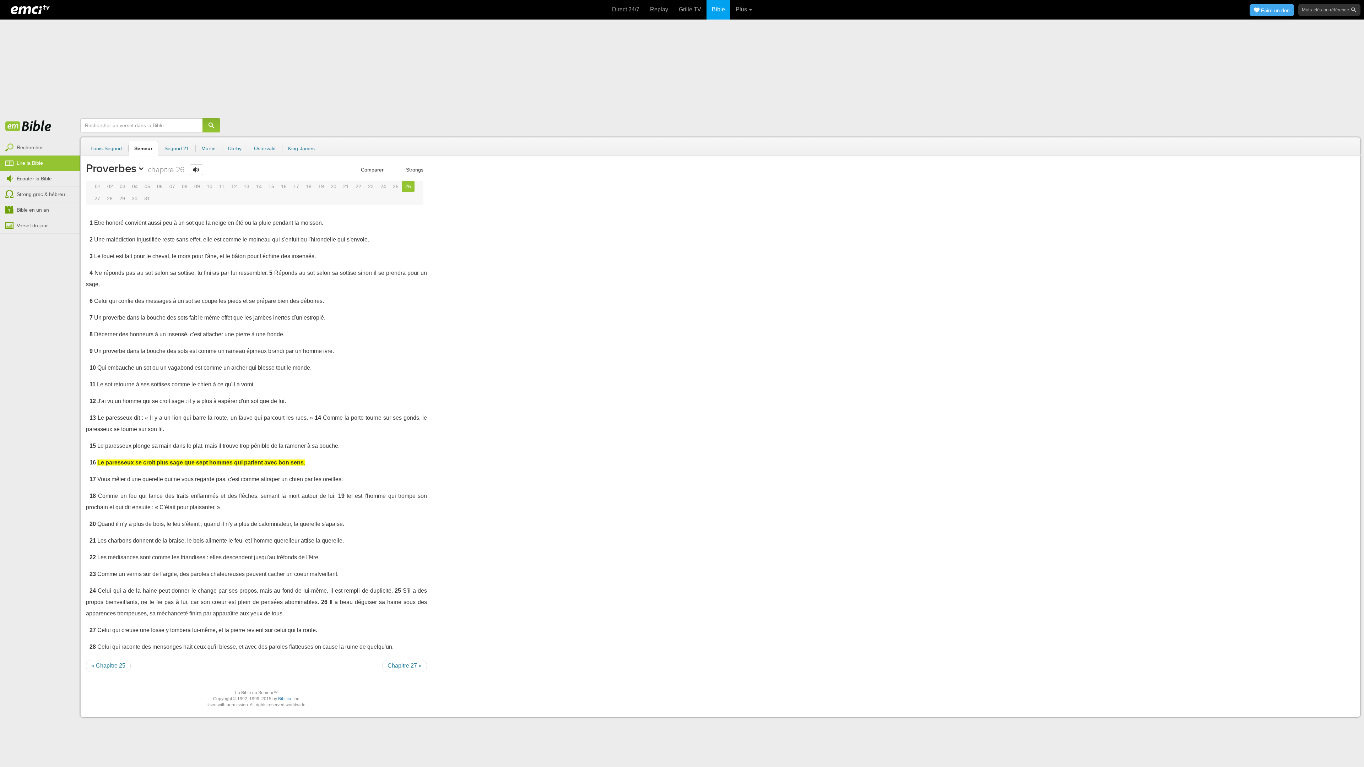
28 (110, 198)
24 (383, 186)
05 (147, 186)
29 (122, 198)
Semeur (143, 148)
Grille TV (690, 9)
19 (321, 186)
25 (396, 186)
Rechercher (30, 147)
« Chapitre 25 (108, 666)
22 (358, 186)
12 (234, 186)
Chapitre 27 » (405, 666)
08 (185, 186)
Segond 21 (176, 148)
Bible (718, 9)
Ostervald (265, 148)
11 (221, 186)
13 (246, 186)
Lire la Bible (30, 163)
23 (371, 186)
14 (259, 186)
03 (122, 186)
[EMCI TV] (30, 9)
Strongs (414, 170)
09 (197, 186)
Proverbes (111, 168)
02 (110, 186)
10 (209, 186)
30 (134, 198)
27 (97, 198)
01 (98, 186)
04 (135, 186)
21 (346, 186)
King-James (301, 148)
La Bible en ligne (28, 126)
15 (271, 186)
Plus (742, 9)
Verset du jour (32, 225)
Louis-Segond (106, 148)
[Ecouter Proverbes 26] (196, 169)
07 (172, 186)
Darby (235, 148)
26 (408, 186)
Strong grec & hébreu (41, 194)
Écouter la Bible (34, 178)
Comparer (371, 170)
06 (160, 186)
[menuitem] (40, 148)
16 (284, 186)
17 (296, 186)
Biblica (284, 698)
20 (333, 186)
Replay (659, 9)
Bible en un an (33, 210)
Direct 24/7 (625, 9)
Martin (208, 148)
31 (147, 198)
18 (309, 186)
